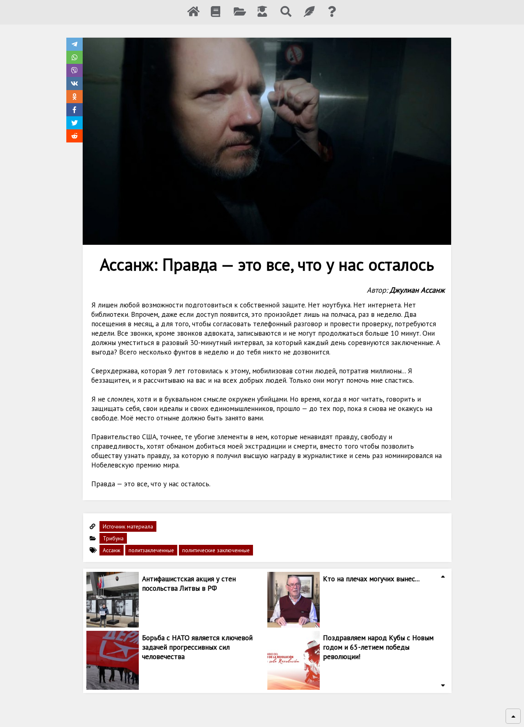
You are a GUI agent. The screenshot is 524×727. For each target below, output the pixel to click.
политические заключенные (216, 550)
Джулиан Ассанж (417, 290)
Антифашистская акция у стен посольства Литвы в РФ (189, 583)
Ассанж (111, 550)
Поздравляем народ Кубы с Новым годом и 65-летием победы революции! (378, 647)
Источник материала (128, 526)
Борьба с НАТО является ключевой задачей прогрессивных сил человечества (197, 647)
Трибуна (113, 538)
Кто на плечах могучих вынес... (371, 578)
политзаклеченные (151, 550)
